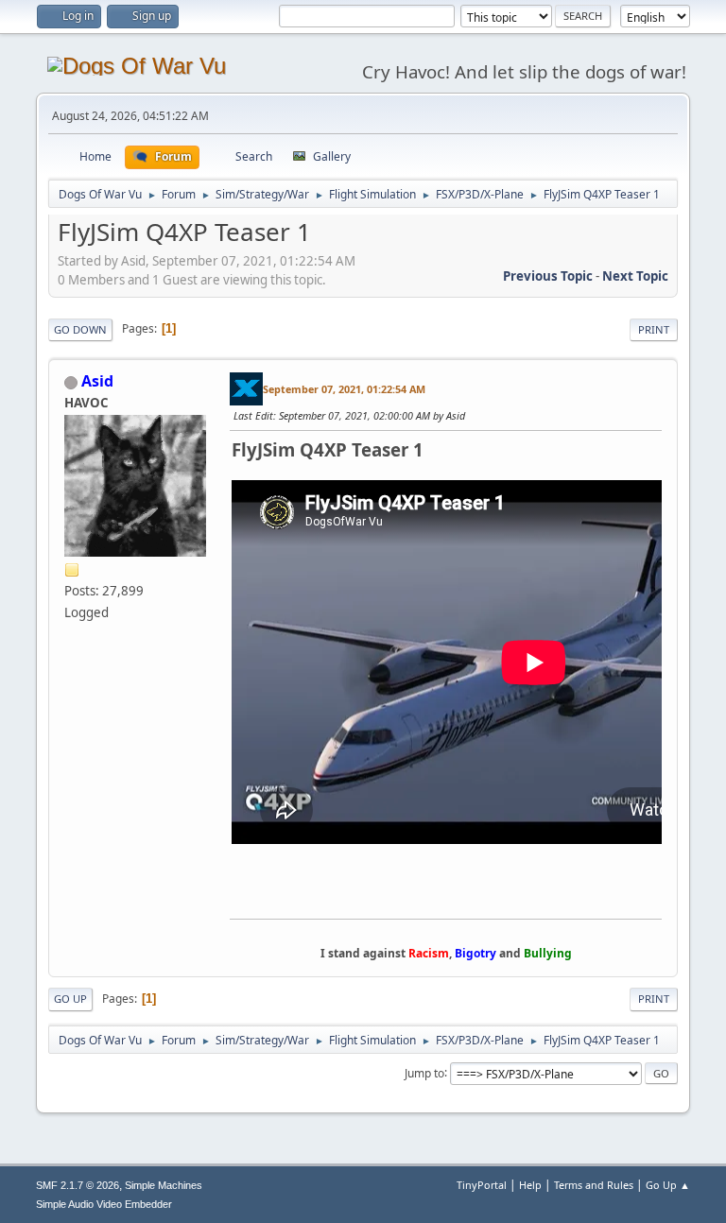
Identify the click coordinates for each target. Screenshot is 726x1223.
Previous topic (548, 275)
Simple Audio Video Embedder (104, 1204)
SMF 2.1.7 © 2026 (77, 1185)
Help (530, 1185)
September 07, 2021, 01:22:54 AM (344, 389)
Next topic (635, 275)
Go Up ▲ (668, 1185)
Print (653, 329)
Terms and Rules (593, 1185)
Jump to (424, 1072)
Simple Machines (163, 1185)
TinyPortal (482, 1185)
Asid (97, 380)
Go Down (80, 329)
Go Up (70, 998)
